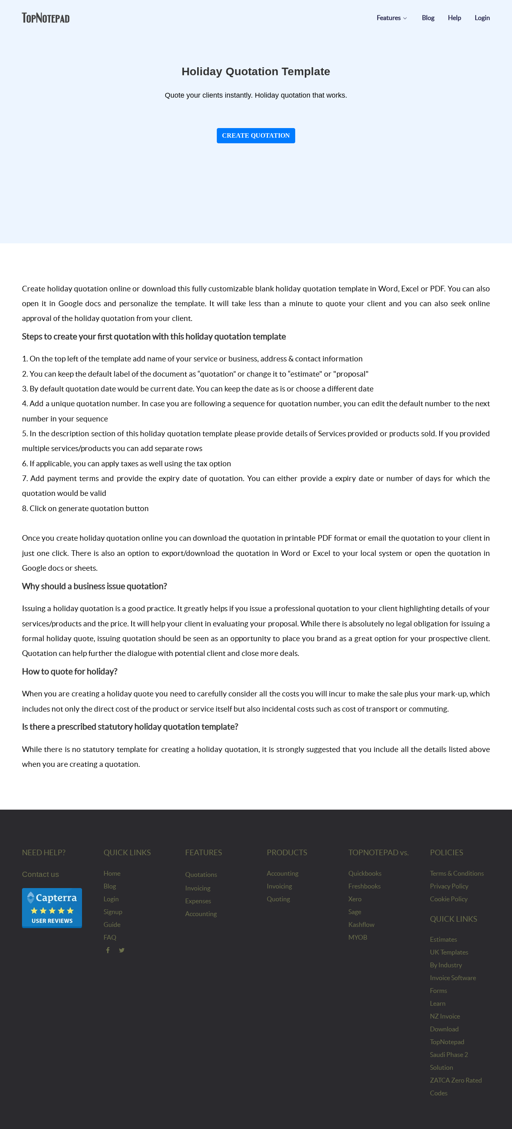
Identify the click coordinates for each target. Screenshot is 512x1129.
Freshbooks (364, 886)
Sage (354, 911)
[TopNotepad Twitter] (122, 950)
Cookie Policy (449, 898)
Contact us (40, 874)
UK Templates (449, 952)
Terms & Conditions (457, 873)
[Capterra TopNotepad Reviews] (52, 907)
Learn (438, 1003)
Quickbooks (365, 873)
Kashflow (361, 924)
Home (112, 873)
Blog (110, 886)
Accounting (201, 913)
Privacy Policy (449, 886)
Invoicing (197, 888)
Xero (355, 898)
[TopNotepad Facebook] (108, 950)
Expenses (198, 900)
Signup (113, 911)
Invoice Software (453, 977)
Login (111, 898)
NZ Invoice (445, 1016)
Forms (438, 990)
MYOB (357, 937)
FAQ (110, 937)
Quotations (201, 874)
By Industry (446, 965)
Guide (112, 924)
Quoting (278, 898)
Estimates (443, 939)
